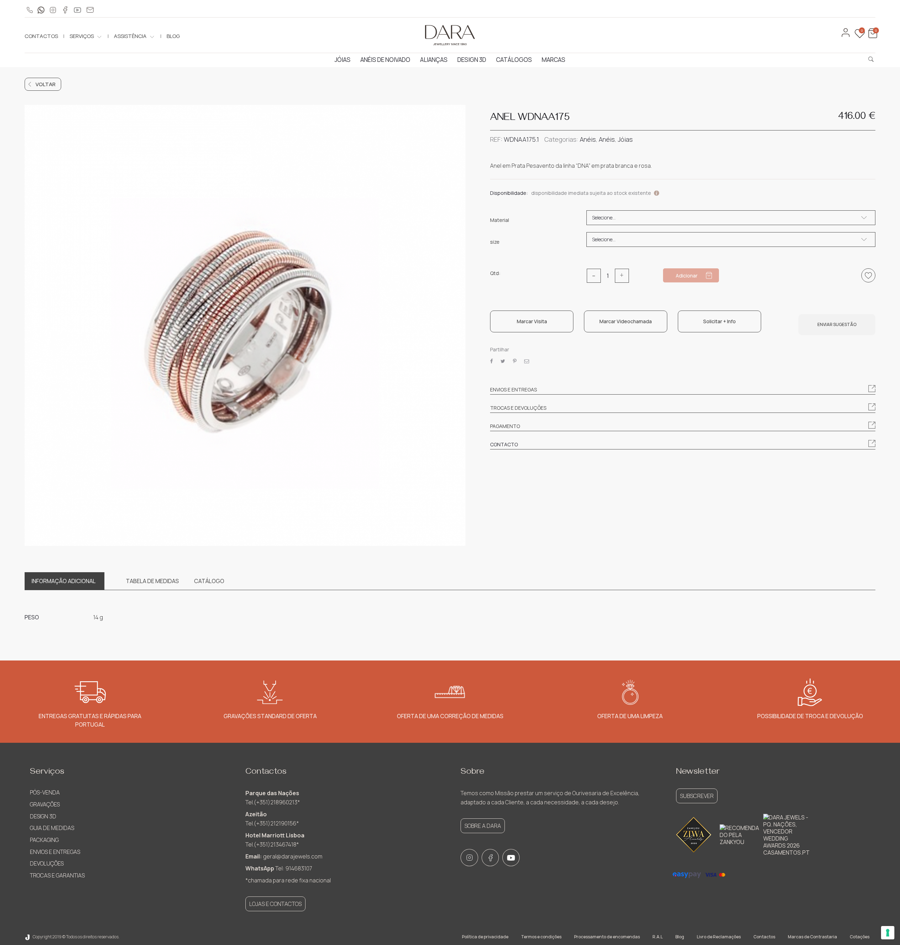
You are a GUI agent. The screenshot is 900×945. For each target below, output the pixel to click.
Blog (173, 36)
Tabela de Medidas (152, 581)
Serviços (82, 36)
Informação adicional (64, 581)
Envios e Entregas (55, 851)
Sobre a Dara (482, 826)
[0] (871, 36)
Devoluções (47, 863)
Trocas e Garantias (57, 875)
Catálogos (514, 60)
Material (499, 220)
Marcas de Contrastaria (812, 937)
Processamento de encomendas (607, 937)
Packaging (44, 839)
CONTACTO (504, 444)
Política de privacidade (485, 937)
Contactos (41, 36)
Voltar (46, 84)
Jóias (343, 60)
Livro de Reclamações (719, 937)
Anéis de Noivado (385, 60)
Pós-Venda (45, 792)
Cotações (859, 937)
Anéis (588, 139)
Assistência (130, 36)
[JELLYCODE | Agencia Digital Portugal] (27, 937)
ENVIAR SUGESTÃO (836, 324)
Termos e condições (541, 937)
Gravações (45, 804)
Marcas (553, 60)
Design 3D (471, 60)
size (495, 242)
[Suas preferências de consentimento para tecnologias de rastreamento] (887, 932)
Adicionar (687, 275)
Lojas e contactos (275, 904)
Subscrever (697, 796)
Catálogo (209, 581)
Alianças (434, 60)
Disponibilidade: (509, 193)
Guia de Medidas (52, 827)
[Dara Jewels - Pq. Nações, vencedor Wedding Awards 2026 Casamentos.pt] (786, 835)
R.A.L (657, 937)
